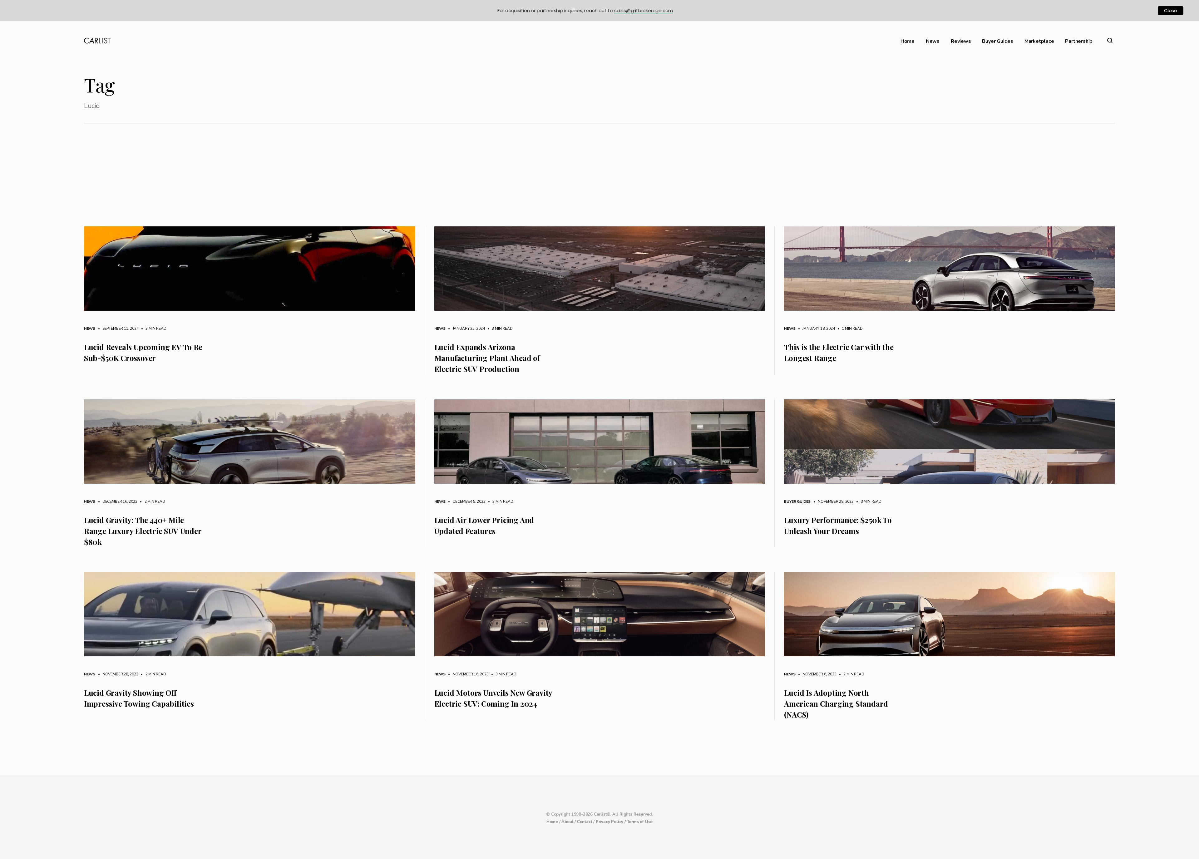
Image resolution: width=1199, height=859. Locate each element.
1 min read (849, 328)
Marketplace (1039, 41)
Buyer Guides (997, 41)
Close (1170, 10)
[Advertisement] (599, 179)
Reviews (961, 41)
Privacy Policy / (611, 822)
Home (907, 41)
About (567, 822)
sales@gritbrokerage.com (643, 10)
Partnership (1079, 41)
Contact (584, 822)
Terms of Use (640, 822)
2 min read (151, 501)
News (933, 41)
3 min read (152, 328)
